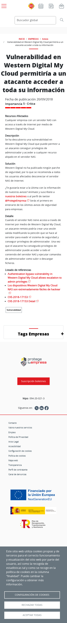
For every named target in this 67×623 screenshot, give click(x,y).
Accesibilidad (14, 446)
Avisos (45, 38)
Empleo (12, 432)
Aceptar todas (32, 615)
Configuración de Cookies (32, 594)
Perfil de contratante (17, 469)
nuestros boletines (16, 196)
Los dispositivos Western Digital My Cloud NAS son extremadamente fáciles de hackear (34, 287)
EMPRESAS (33, 38)
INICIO (22, 38)
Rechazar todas (32, 604)
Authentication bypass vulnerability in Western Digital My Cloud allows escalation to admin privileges (35, 277)
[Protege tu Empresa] (33, 361)
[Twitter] (37, 408)
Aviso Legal (13, 441)
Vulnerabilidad (14, 309)
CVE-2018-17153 (18, 297)
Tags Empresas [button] (33, 334)
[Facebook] (46, 408)
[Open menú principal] (3, 5)
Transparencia (15, 465)
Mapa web (13, 460)
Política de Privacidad (18, 437)
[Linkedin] (42, 408)
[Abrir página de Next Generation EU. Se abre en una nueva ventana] (33, 496)
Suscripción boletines (33, 381)
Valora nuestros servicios (20, 427)
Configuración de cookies (20, 450)
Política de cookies (17, 455)
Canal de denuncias (17, 474)
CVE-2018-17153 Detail (21, 301)
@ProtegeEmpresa (15, 200)
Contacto (12, 422)
